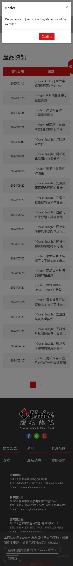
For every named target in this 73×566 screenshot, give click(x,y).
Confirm (47, 36)
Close (62, 36)
